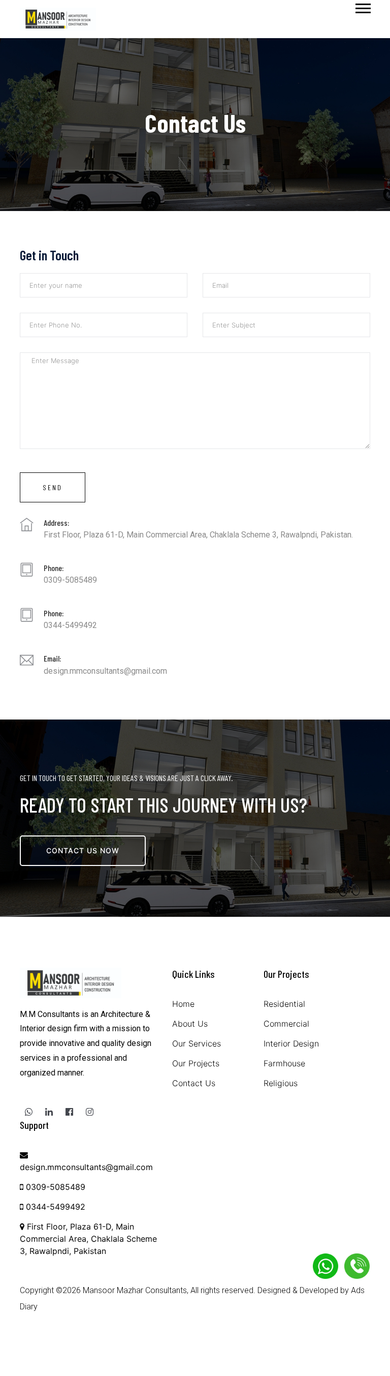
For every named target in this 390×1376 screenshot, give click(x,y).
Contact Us (193, 1083)
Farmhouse (284, 1063)
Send (52, 487)
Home (183, 1004)
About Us (190, 1024)
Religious (281, 1083)
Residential (284, 1004)
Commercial (286, 1024)
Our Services (196, 1043)
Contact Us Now (82, 850)
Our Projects (195, 1063)
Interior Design (291, 1043)
